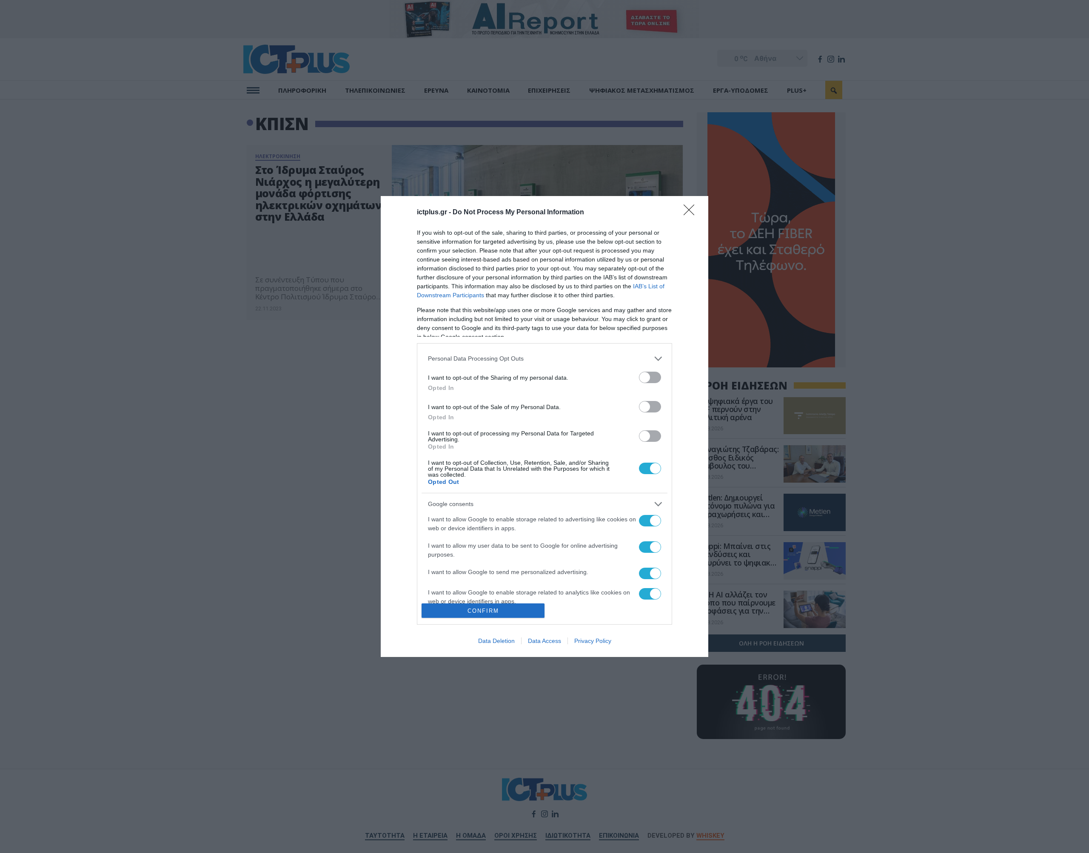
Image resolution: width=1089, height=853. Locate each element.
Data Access (544, 640)
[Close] (692, 213)
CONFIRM (483, 611)
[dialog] (544, 426)
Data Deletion (496, 640)
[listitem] (544, 358)
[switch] (650, 377)
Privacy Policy (592, 640)
